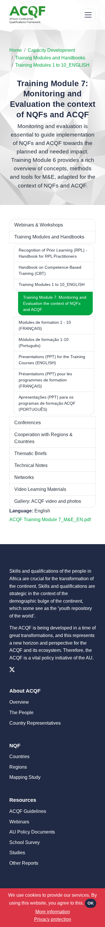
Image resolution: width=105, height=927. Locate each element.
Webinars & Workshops (38, 224)
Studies (17, 852)
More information (52, 911)
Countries (19, 756)
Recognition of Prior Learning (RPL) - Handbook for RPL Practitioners (53, 253)
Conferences (27, 422)
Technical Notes (31, 465)
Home (15, 50)
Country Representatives (35, 723)
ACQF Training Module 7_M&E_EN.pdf (50, 519)
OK (91, 903)
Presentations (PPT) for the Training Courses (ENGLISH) (52, 359)
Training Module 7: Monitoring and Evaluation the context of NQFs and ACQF (54, 303)
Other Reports (23, 863)
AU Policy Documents (32, 831)
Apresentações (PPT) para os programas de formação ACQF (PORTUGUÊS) (47, 403)
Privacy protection (52, 919)
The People (21, 712)
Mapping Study (25, 777)
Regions (18, 767)
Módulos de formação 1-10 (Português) (44, 342)
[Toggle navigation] (88, 15)
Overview (19, 702)
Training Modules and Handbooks (50, 57)
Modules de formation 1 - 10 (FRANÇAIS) (45, 325)
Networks (24, 477)
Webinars (19, 821)
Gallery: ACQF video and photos (47, 501)
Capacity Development (51, 50)
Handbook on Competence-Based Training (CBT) (50, 270)
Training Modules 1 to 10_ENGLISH (52, 65)
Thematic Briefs (30, 453)
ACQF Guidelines (27, 811)
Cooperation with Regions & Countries (43, 438)
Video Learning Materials (40, 489)
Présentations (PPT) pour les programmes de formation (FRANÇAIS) (45, 379)
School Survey (24, 842)
